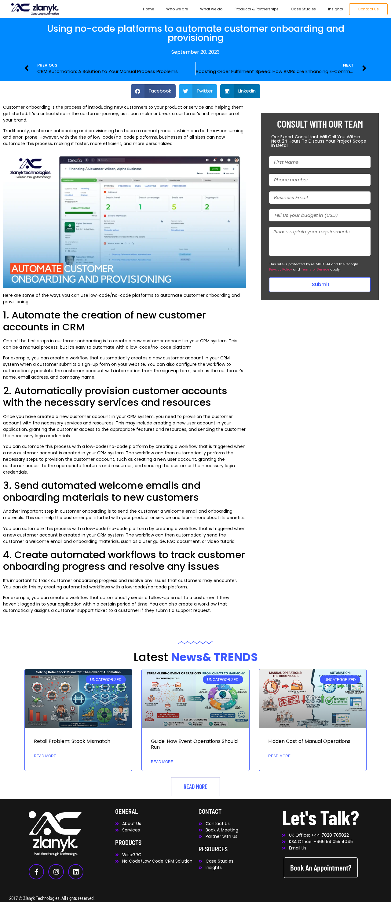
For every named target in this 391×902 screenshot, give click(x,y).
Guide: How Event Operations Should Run (194, 744)
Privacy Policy (280, 269)
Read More (45, 756)
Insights (335, 9)
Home (148, 9)
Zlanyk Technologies (41, 898)
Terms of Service (315, 269)
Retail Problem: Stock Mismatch (72, 741)
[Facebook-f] (36, 871)
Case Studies (303, 9)
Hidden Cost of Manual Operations (309, 741)
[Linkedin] (75, 871)
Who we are (177, 9)
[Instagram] (56, 871)
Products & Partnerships (257, 9)
